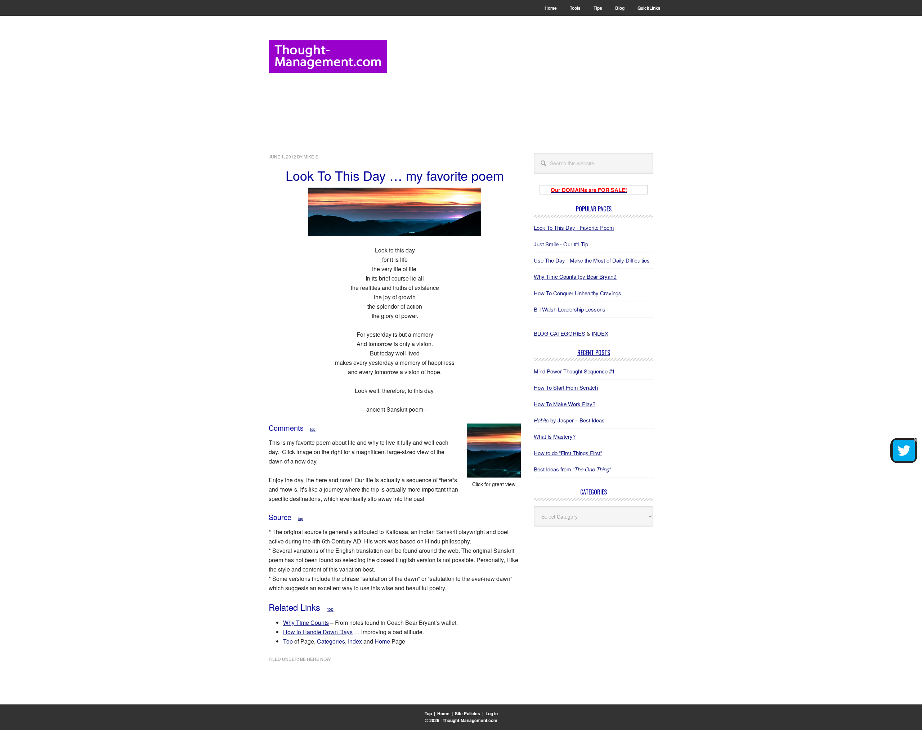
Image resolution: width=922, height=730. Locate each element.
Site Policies (467, 713)
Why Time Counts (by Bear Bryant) (575, 276)
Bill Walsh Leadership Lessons (569, 309)
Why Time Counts (306, 622)
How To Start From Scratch (566, 387)
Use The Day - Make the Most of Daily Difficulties (592, 260)
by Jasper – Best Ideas (569, 420)
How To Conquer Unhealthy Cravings (577, 293)
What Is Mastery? (555, 436)
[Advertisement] (522, 90)
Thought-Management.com (328, 56)
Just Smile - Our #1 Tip (561, 244)
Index (355, 641)
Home (382, 641)
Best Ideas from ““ (572, 469)
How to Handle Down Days (318, 632)
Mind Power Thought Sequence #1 (574, 371)
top (312, 429)
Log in (491, 713)
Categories (331, 641)
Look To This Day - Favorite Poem (574, 227)
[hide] (916, 440)
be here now (315, 659)
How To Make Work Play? (564, 404)
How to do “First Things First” (568, 453)
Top (288, 641)
